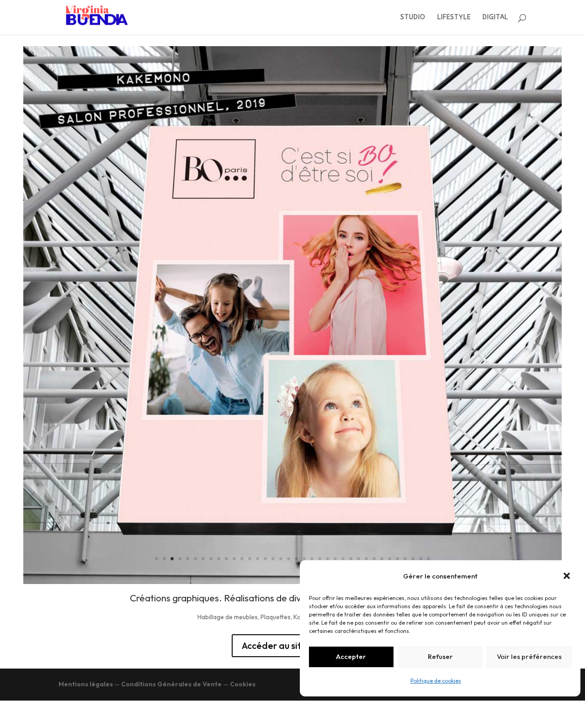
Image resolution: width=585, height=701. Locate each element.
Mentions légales (85, 684)
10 (226, 558)
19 (296, 558)
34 (413, 558)
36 (428, 558)
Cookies (242, 684)
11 (234, 558)
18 (288, 558)
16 (273, 558)
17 (280, 558)
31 (389, 558)
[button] (566, 575)
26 (350, 558)
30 (381, 558)
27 (358, 558)
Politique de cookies (435, 680)
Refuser (440, 656)
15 (265, 558)
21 (312, 558)
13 (249, 558)
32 (397, 558)
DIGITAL (495, 17)
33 (405, 558)
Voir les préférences (529, 656)
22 (319, 558)
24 (335, 558)
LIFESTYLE (454, 17)
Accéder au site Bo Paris (293, 645)
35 (420, 558)
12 (242, 558)
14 (257, 558)
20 (304, 558)
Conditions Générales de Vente (171, 684)
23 (327, 558)
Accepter (351, 656)
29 (374, 558)
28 (366, 558)
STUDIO (412, 17)
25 (343, 558)
